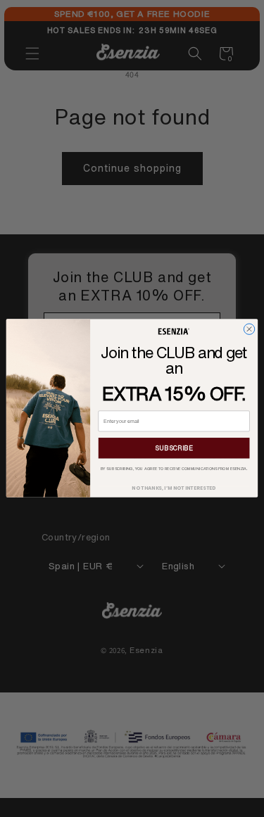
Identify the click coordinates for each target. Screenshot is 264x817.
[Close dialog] (249, 329)
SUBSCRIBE (174, 448)
